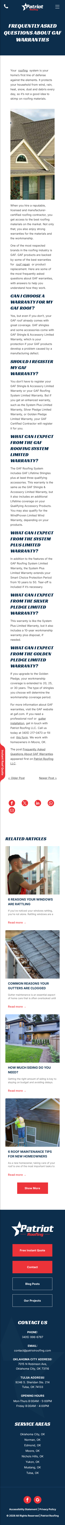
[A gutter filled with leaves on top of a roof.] (32, 954)
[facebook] (27, 1500)
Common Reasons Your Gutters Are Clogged (28, 986)
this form (22, 737)
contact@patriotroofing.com (32, 1350)
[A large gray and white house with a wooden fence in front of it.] (32, 1038)
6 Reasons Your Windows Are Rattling (30, 902)
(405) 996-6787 (32, 1337)
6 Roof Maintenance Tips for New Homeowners (30, 1154)
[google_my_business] (37, 1500)
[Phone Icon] (6, 8)
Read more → (17, 922)
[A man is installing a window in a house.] (32, 870)
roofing (23, 70)
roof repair (23, 264)
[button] (57, 7)
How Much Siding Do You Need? (29, 1070)
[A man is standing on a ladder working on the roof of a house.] (32, 1122)
